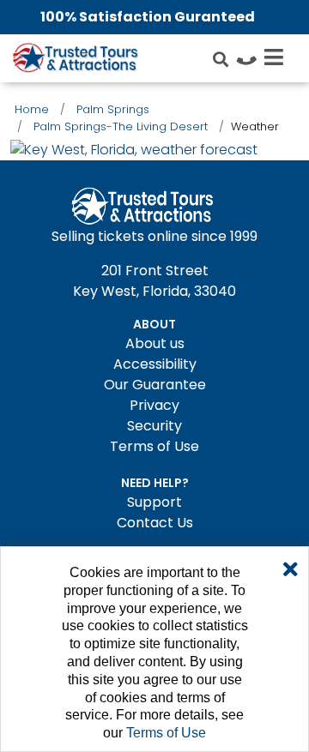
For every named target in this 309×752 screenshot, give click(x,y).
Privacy (154, 405)
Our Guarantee (155, 384)
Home (32, 109)
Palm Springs (112, 109)
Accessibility (155, 364)
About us (155, 343)
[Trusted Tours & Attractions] (74, 60)
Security (154, 426)
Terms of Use (154, 446)
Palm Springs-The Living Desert (120, 126)
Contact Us (155, 522)
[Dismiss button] (291, 570)
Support (154, 502)
